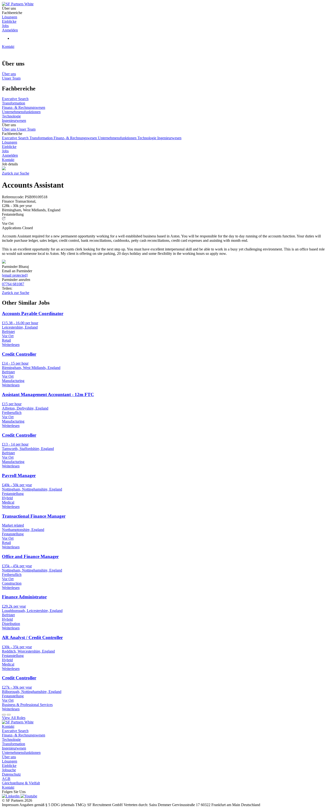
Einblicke (9, 147)
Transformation (41, 138)
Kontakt (8, 46)
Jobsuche (9, 770)
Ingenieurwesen (169, 138)
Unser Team (26, 129)
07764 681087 (13, 284)
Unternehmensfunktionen (117, 138)
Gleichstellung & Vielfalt (21, 783)
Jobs (5, 151)
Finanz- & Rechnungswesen (76, 138)
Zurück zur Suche (15, 173)
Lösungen (9, 142)
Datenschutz (11, 774)
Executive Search (15, 138)
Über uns (9, 129)
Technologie (147, 138)
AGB (6, 779)
